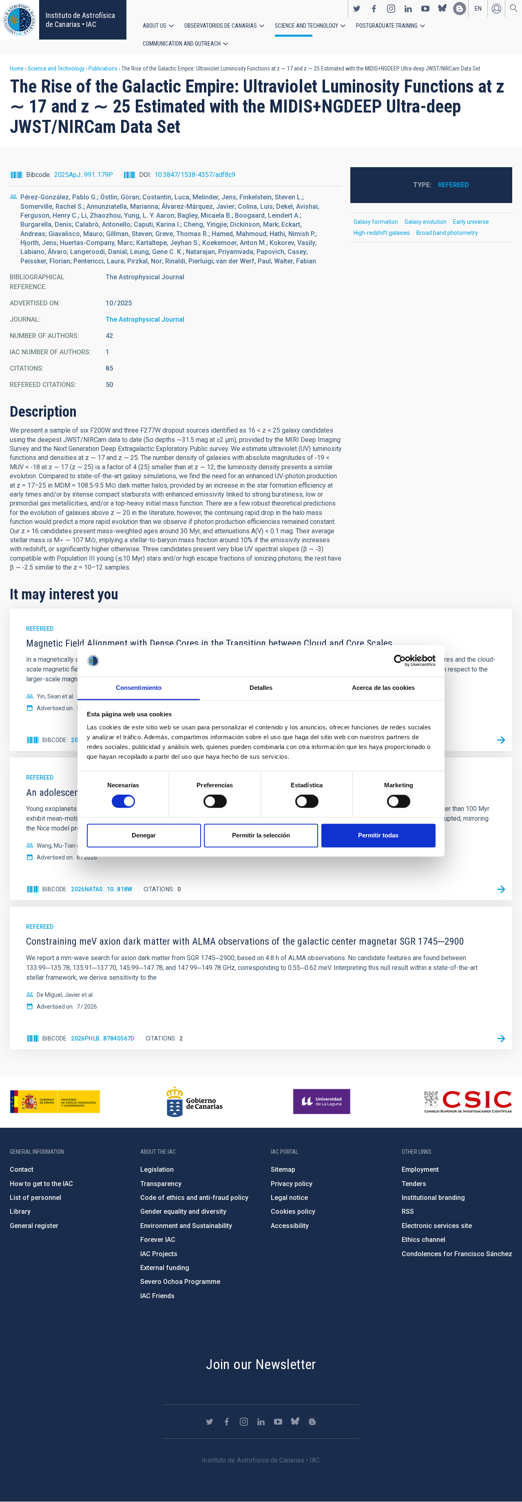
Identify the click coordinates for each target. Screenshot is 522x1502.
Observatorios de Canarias (220, 25)
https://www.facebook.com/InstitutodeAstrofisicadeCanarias (374, 8)
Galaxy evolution (426, 222)
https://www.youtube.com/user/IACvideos (425, 8)
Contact (21, 1169)
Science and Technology (306, 25)
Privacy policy (291, 1184)
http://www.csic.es (467, 1101)
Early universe (471, 222)
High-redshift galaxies (382, 233)
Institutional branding (433, 1198)
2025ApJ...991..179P (83, 175)
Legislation (157, 1169)
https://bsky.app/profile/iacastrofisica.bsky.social (442, 8)
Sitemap (283, 1169)
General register (34, 1226)
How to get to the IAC (41, 1184)
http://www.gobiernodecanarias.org (194, 1101)
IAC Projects (158, 1254)
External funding (164, 1268)
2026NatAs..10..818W (102, 889)
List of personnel (35, 1198)
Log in (496, 8)
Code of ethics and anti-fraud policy (194, 1198)
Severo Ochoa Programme (180, 1282)
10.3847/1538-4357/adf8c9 (195, 175)
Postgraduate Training (387, 25)
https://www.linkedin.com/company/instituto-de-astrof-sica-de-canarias (408, 8)
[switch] (215, 801)
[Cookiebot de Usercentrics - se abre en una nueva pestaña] (400, 661)
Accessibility (290, 1226)
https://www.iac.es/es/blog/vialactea (459, 8)
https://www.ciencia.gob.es (55, 1101)
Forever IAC (157, 1240)
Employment (420, 1169)
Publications (102, 68)
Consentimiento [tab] (138, 687)
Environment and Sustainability (186, 1226)
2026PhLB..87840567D (103, 1038)
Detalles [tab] (261, 687)
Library (20, 1211)
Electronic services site (437, 1226)
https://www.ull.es (322, 1101)
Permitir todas (378, 835)
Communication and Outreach (182, 43)
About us (154, 25)
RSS (408, 1211)
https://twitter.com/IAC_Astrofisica (356, 8)
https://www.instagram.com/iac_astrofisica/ (391, 8)
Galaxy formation (376, 222)
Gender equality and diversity (183, 1211)
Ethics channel (423, 1240)
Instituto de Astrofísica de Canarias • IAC (80, 20)
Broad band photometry (447, 233)
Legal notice (289, 1198)
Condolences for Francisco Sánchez (457, 1254)
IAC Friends (157, 1296)
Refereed (453, 185)
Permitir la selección (261, 835)
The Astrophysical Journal (145, 319)
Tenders (414, 1184)
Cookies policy (293, 1211)
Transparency (160, 1184)
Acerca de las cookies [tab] (383, 687)
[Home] (19, 20)
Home (17, 68)
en (478, 8)
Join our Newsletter (261, 1364)
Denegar (144, 835)
